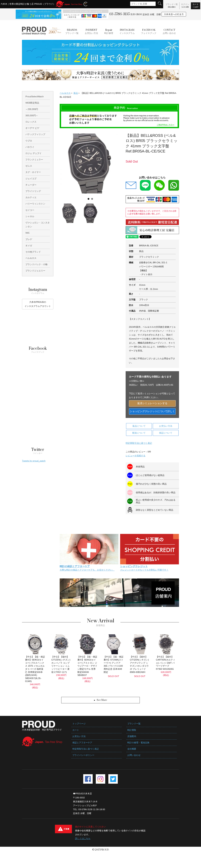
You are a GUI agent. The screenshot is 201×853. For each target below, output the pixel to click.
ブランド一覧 (172, 5)
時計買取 (131, 730)
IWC (27, 233)
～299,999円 (31, 109)
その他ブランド (33, 252)
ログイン (185, 5)
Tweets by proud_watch (34, 461)
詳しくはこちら (82, 838)
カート (196, 5)
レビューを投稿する (135, 455)
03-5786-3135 (119, 14)
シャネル (29, 216)
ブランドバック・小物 (36, 264)
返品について (139, 426)
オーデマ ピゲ (32, 128)
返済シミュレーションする (152, 403)
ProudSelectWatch (34, 96)
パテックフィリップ (35, 134)
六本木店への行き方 (174, 14)
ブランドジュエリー (35, 270)
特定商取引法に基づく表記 (139, 443)
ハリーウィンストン (35, 203)
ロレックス (30, 121)
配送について (139, 433)
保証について (165, 433)
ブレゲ (28, 239)
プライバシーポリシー (83, 755)
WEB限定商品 (32, 103)
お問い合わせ (169, 31)
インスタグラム (127, 31)
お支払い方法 (91, 31)
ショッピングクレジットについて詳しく (152, 411)
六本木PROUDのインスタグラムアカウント (37, 304)
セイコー (29, 210)
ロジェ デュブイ (33, 153)
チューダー (30, 185)
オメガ (28, 245)
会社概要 (131, 749)
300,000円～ (31, 115)
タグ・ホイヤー (33, 172)
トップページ (79, 723)
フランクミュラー (34, 159)
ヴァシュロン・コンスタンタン (37, 224)
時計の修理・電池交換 (138, 742)
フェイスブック (148, 31)
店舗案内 (131, 736)
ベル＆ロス (65, 93)
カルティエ (30, 197)
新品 (75, 93)
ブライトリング (33, 191)
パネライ (29, 147)
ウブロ (28, 140)
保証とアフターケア (82, 742)
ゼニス (28, 166)
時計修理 (108, 31)
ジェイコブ (30, 178)
